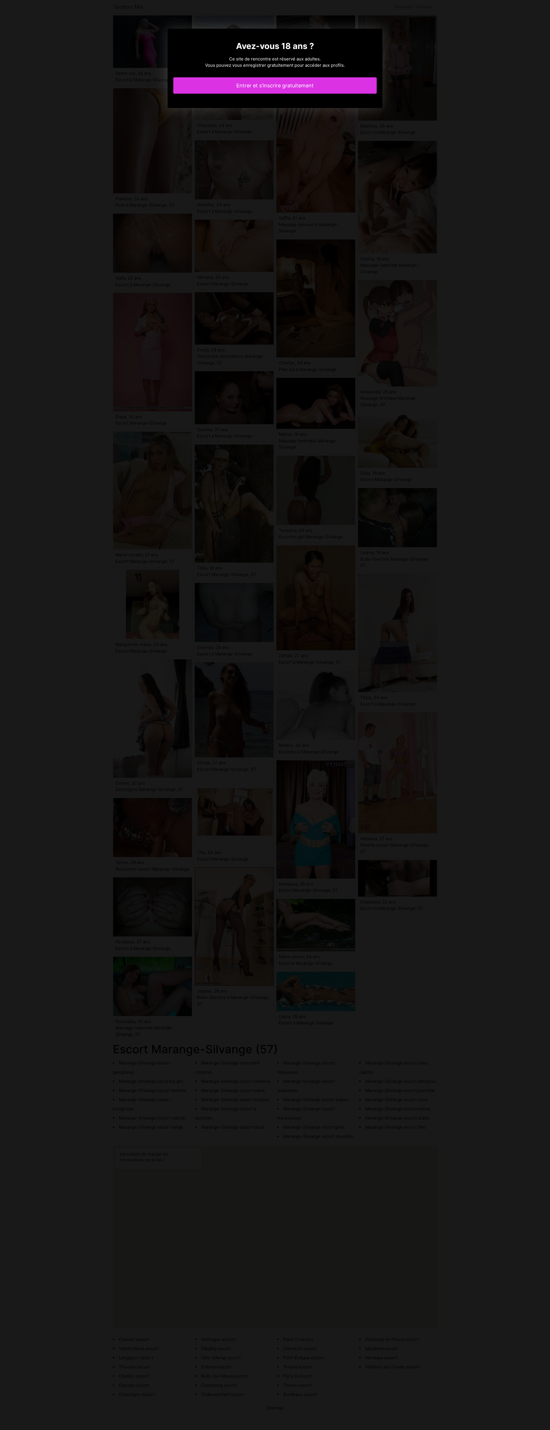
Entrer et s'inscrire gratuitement (275, 85)
